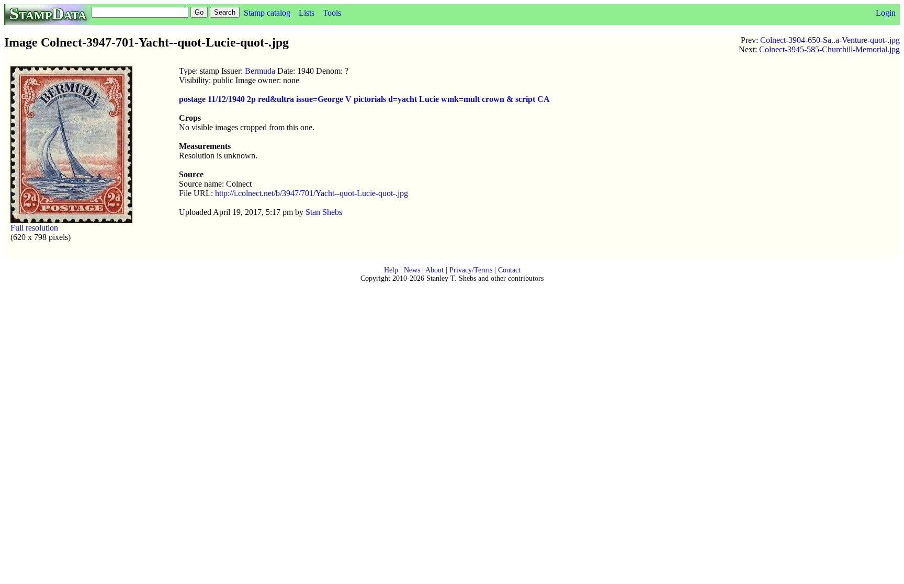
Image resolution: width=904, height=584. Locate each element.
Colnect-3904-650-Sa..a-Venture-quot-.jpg (830, 40)
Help (391, 270)
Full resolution (34, 227)
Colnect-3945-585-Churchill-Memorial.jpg (829, 49)
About (434, 270)
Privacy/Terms (470, 270)
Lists (306, 12)
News (412, 270)
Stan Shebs (324, 212)
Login (886, 12)
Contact (509, 270)
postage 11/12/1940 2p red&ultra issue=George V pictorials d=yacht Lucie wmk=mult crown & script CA (364, 99)
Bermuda (260, 70)
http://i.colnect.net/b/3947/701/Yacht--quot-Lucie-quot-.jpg (311, 193)
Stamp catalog (267, 12)
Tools (332, 12)
